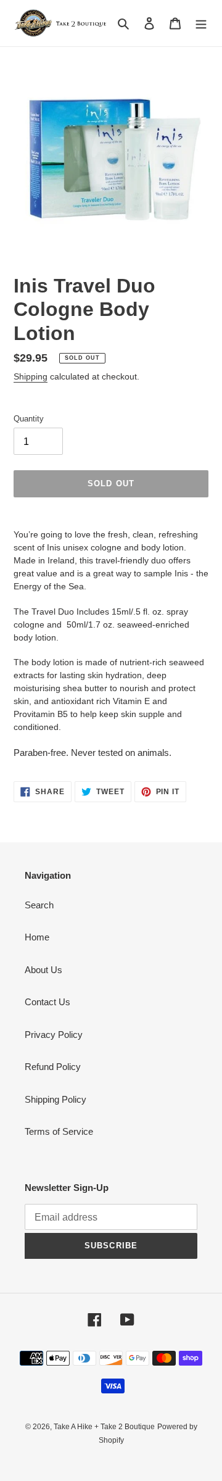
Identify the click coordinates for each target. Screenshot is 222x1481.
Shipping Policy (55, 1099)
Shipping (30, 376)
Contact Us (47, 1002)
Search (39, 905)
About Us (43, 970)
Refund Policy (53, 1066)
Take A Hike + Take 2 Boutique (104, 1426)
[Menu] (201, 23)
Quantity (29, 418)
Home (37, 937)
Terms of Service (59, 1131)
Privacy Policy (54, 1034)
